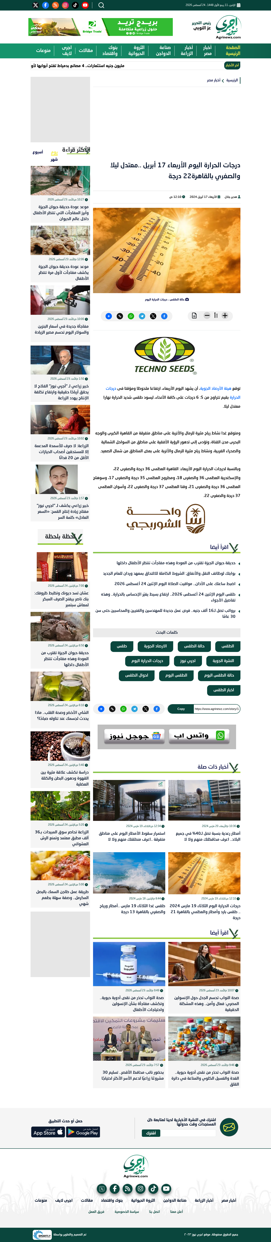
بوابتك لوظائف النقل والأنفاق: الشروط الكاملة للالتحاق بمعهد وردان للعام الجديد (169, 574)
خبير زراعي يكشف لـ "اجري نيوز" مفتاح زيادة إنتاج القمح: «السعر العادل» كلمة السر (63, 512)
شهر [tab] (54, 159)
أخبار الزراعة (187, 51)
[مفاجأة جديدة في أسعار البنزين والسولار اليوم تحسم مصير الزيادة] (60, 300)
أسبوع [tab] (38, 151)
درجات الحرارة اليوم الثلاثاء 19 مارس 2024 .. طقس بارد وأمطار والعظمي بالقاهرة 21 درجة (205, 912)
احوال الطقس (136, 676)
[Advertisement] (166, 126)
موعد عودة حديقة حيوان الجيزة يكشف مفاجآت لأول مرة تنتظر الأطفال (63, 273)
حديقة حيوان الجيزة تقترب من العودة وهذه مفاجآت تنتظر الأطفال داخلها (176, 563)
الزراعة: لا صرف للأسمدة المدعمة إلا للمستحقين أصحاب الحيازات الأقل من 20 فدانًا (62, 452)
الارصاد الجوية (155, 646)
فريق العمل (96, 1212)
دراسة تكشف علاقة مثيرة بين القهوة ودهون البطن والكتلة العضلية (65, 779)
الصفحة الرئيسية (233, 51)
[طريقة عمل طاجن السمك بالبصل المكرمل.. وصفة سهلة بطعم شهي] (60, 865)
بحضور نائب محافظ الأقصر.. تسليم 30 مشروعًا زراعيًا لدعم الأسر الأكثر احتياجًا (133, 1076)
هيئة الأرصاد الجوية (215, 389)
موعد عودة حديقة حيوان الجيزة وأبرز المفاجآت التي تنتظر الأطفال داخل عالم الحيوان (61, 213)
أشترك (151, 1133)
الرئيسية (232, 80)
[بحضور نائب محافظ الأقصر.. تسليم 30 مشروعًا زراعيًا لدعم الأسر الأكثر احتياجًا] (129, 1039)
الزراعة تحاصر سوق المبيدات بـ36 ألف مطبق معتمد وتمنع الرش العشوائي (62, 838)
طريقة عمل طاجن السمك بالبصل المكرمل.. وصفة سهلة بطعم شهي (62, 898)
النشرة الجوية (223, 661)
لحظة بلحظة (60, 537)
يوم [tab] (54, 151)
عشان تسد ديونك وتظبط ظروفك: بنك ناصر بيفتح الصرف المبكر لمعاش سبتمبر (61, 599)
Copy (181, 709)
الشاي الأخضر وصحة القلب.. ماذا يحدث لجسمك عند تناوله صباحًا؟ (62, 716)
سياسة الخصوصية (127, 1212)
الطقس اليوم (176, 676)
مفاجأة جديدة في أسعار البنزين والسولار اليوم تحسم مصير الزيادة (62, 330)
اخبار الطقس (223, 690)
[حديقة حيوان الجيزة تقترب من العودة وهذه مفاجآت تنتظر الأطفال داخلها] (60, 626)
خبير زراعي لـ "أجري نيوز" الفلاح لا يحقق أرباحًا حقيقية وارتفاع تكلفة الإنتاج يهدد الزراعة (61, 392)
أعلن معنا (176, 1212)
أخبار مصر (207, 51)
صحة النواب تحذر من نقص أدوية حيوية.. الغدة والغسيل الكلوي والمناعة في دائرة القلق (205, 1079)
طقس (122, 646)
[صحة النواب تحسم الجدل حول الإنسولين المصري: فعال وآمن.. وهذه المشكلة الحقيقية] (204, 964)
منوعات (43, 51)
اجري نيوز (188, 661)
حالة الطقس (194, 646)
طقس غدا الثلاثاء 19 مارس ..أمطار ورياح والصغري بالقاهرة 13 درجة (132, 909)
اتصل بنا (154, 1212)
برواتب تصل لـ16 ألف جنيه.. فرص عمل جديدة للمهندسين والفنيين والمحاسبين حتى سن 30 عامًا (165, 614)
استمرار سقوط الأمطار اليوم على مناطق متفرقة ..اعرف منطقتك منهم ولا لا (132, 837)
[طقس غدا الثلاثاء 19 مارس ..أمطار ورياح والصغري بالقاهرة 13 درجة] (129, 873)
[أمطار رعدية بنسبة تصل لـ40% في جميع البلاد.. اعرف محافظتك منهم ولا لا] (204, 801)
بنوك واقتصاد (110, 51)
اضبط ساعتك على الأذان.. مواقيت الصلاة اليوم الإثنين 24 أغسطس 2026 (174, 584)
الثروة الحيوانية (136, 51)
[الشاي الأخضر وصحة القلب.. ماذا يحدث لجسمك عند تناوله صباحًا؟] (60, 686)
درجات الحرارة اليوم (147, 661)
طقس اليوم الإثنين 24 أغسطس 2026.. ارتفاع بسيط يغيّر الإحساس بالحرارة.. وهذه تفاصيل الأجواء (168, 598)
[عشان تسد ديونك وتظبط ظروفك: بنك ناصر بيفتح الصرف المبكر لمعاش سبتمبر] (60, 567)
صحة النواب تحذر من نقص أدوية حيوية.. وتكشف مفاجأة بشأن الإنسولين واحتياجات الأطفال (132, 1004)
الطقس (228, 646)
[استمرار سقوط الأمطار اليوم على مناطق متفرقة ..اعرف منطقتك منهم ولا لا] (129, 801)
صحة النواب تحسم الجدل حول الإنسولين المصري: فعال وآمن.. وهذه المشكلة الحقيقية (206, 1004)
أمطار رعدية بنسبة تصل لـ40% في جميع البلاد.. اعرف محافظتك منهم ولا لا (208, 837)
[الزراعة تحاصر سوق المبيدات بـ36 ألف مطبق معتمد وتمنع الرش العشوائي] (60, 805)
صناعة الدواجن (163, 51)
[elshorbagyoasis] (166, 519)
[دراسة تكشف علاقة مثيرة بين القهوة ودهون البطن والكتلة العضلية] (60, 746)
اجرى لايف (67, 51)
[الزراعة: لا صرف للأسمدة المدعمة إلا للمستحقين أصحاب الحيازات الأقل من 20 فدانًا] (60, 419)
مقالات (86, 51)
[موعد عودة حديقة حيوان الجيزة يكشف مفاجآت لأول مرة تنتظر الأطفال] (60, 240)
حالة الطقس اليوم (219, 676)
